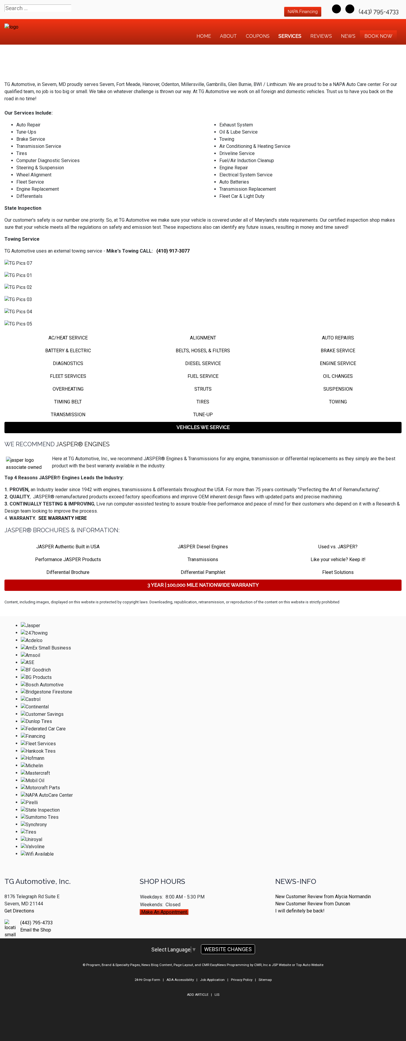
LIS (217, 995)
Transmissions (203, 559)
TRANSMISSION (68, 414)
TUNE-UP (203, 414)
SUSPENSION (338, 389)
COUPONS (258, 36)
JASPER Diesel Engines (203, 547)
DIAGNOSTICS (68, 363)
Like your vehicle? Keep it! (338, 559)
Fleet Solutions (338, 572)
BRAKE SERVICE (338, 350)
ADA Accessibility (180, 980)
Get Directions (19, 911)
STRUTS (203, 389)
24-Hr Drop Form (147, 980)
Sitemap (265, 980)
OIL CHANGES (338, 376)
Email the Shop (35, 930)
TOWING (338, 402)
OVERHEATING (68, 389)
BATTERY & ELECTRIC (68, 350)
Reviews (321, 36)
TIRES (202, 402)
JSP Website (281, 965)
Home (203, 36)
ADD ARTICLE (197, 995)
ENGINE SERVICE (338, 363)
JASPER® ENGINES (83, 444)
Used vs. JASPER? (338, 547)
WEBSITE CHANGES (228, 949)
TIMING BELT (68, 402)
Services (289, 36)
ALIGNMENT (203, 338)
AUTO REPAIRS (338, 338)
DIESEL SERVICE (203, 363)
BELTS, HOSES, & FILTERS (203, 350)
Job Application (212, 980)
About (228, 36)
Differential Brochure (67, 572)
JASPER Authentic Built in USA (68, 547)
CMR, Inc (261, 965)
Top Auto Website (309, 965)
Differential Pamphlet (203, 572)
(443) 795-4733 (379, 11)
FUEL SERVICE (203, 376)
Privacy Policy (241, 980)
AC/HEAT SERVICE (68, 338)
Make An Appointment (164, 912)
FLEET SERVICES (68, 376)
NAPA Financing (303, 11)
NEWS (348, 36)
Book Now (378, 36)
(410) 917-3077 (173, 251)
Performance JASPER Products (68, 559)
